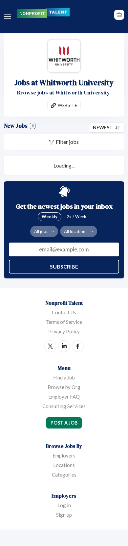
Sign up (64, 515)
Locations (64, 465)
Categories (64, 475)
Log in (64, 505)
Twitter (50, 346)
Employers (64, 455)
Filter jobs (67, 142)
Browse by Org (64, 387)
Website (67, 105)
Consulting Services (64, 406)
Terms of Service (64, 322)
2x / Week (76, 216)
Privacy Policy (64, 331)
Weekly (49, 216)
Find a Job (64, 377)
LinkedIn (64, 346)
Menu (9, 16)
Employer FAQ (64, 397)
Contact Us (64, 312)
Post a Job (64, 423)
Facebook (77, 346)
